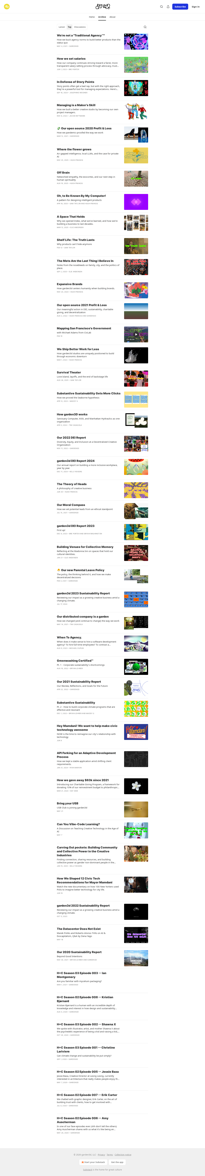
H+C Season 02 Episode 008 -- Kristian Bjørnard (85, 999)
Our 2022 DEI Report (71, 437)
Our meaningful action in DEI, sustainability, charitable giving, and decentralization (85, 311)
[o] (136, 334)
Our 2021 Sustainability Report (79, 681)
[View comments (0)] (80, 73)
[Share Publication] (168, 7)
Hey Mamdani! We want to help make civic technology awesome (87, 728)
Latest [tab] (62, 27)
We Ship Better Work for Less (78, 349)
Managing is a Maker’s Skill (76, 105)
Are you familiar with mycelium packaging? (79, 981)
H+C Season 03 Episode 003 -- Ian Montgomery (81, 975)
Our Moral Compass (71, 505)
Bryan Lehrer (76, 668)
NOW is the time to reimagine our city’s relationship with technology (86, 735)
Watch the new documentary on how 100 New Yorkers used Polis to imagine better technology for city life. (88, 888)
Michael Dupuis (76, 648)
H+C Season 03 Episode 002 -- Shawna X (86, 1024)
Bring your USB (67, 803)
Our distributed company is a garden (83, 616)
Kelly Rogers (76, 472)
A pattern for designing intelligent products (79, 199)
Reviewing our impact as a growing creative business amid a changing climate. (88, 599)
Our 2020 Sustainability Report (79, 952)
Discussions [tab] (80, 27)
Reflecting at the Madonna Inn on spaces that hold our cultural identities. (85, 553)
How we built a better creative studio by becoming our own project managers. (87, 111)
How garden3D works (72, 414)
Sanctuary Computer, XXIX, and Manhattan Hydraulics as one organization (88, 420)
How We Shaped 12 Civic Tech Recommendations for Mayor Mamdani (84, 880)
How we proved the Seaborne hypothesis (78, 397)
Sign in (196, 6)
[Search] (161, 7)
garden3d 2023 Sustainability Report (83, 593)
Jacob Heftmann (77, 116)
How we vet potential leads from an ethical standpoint (85, 509)
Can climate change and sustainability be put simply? (84, 1055)
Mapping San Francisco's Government (84, 328)
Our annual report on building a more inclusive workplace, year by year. (87, 467)
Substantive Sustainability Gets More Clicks (89, 393)
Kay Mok (74, 791)
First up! (61, 530)
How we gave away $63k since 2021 (83, 780)
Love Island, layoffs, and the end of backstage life (82, 376)
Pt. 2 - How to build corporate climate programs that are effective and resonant (86, 708)
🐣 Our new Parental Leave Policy (80, 570)
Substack (87, 1169)
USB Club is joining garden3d (72, 807)
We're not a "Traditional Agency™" (81, 35)
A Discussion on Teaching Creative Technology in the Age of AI (87, 830)
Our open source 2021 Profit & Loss (82, 305)
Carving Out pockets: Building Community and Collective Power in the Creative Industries (87, 851)
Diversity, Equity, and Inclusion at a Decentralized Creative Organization (87, 443)
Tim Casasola (75, 425)
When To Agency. (69, 637)
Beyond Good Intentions (69, 956)
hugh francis (76, 160)
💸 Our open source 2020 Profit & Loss (84, 128)
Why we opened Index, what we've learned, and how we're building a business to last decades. (87, 222)
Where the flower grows (74, 149)
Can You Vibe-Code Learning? (78, 824)
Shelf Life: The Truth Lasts (76, 240)
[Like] (59, 988)
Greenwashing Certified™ (75, 660)
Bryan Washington (93, 534)
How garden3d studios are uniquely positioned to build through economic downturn (85, 355)
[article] (102, 42)
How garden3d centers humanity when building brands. (86, 288)
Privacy (101, 1154)
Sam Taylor (75, 204)
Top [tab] (69, 27)
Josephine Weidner (78, 93)
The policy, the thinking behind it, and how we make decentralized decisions (84, 576)
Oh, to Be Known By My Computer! (81, 196)
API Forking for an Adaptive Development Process (86, 755)
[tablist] (72, 27)
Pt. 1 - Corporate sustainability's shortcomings (81, 664)
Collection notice (123, 1154)
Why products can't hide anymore (74, 244)
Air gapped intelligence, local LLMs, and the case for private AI (87, 155)
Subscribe (180, 6)
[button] (91, 17)
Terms (110, 1154)
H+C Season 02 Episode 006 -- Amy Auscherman (83, 1120)
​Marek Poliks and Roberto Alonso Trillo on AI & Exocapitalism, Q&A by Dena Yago (81, 935)
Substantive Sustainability (76, 702)
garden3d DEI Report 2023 (76, 526)
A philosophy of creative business (74, 488)
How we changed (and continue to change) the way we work (88, 620)
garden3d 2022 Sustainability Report (83, 905)
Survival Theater (69, 372)
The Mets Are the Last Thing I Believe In (85, 261)
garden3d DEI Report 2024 (76, 461)
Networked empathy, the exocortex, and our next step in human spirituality (86, 178)
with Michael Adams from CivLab (74, 332)
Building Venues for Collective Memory (85, 547)
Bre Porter (74, 69)
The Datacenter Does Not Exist (79, 929)
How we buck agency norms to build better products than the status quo (88, 41)
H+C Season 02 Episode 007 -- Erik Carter (87, 1095)
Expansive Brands (69, 284)
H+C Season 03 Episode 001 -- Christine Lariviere (86, 1049)
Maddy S (74, 401)
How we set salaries (71, 58)
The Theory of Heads (72, 484)
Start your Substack (94, 1162)
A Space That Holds (71, 216)
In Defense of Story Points (75, 82)
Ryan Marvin (76, 768)
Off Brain (63, 172)
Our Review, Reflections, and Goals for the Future (82, 685)
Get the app (117, 1162)
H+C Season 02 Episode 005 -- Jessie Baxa (88, 1071)
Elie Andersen (77, 227)
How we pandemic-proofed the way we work (80, 132)
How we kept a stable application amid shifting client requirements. (84, 763)
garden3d (74, 46)
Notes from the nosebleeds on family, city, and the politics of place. (88, 267)
